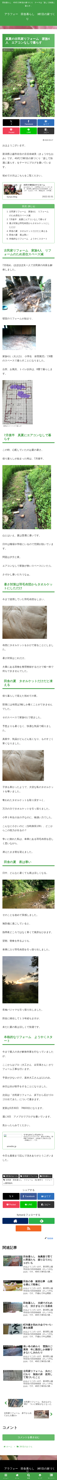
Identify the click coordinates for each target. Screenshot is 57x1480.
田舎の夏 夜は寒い (18, 235)
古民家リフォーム (30, 1176)
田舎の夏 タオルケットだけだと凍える (28, 231)
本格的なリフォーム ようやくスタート (28, 239)
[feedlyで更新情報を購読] (42, 1221)
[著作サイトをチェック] (15, 1221)
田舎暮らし (46, 1176)
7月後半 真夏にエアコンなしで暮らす (28, 219)
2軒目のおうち (12, 1176)
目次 (24, 206)
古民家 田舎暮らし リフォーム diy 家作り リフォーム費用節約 (27, 1181)
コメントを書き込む (29, 1437)
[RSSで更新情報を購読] (28, 1228)
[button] (45, 130)
